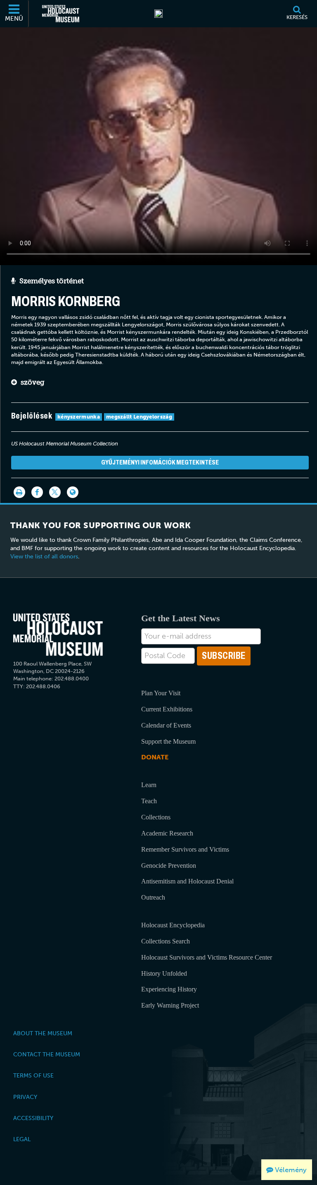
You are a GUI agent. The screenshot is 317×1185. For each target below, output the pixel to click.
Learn (148, 784)
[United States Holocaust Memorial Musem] (58, 634)
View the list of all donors (44, 556)
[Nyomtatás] (19, 492)
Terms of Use (33, 1075)
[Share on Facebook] (37, 492)
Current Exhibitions (166, 709)
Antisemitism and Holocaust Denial (187, 881)
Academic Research (167, 833)
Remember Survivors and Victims (185, 849)
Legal (22, 1139)
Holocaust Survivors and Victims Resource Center (206, 957)
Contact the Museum (46, 1054)
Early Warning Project (170, 1005)
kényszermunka (78, 417)
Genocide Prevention (168, 865)
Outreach (153, 897)
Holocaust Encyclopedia (173, 925)
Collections (155, 817)
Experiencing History (169, 989)
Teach (149, 800)
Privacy (25, 1097)
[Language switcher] (72, 492)
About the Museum (42, 1033)
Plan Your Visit (160, 693)
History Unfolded (164, 973)
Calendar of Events (166, 725)
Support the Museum (168, 741)
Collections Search (165, 941)
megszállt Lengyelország (139, 417)
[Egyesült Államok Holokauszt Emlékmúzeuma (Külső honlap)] (60, 13)
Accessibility (33, 1118)
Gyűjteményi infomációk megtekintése (160, 462)
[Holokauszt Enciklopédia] (158, 14)
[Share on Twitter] (55, 492)
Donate (154, 757)
